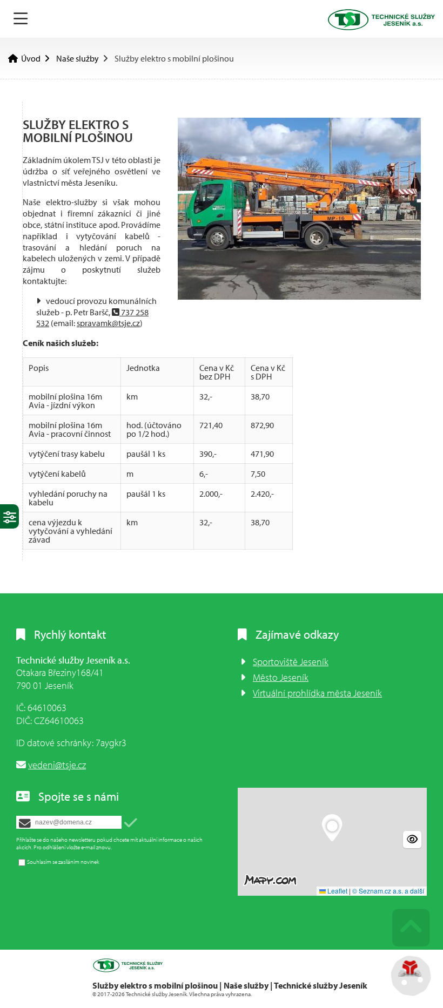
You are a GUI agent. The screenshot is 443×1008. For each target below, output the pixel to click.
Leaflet (336, 890)
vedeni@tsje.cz (57, 765)
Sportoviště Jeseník (290, 661)
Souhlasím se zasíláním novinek (63, 861)
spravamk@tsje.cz (108, 322)
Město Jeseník (280, 677)
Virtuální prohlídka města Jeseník (317, 693)
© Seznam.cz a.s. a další (388, 890)
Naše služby (77, 58)
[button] (131, 823)
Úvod (381, 19)
